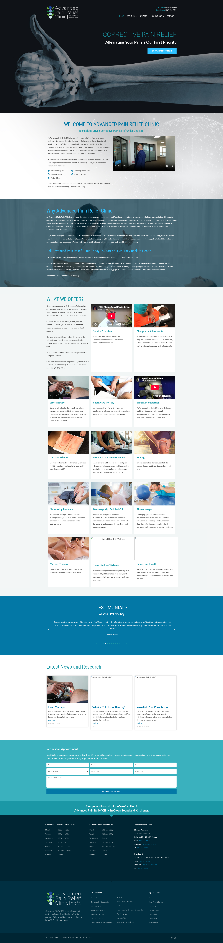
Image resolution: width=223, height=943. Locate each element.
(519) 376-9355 (144, 861)
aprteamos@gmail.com (149, 865)
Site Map (89, 937)
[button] (49, 629)
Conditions (157, 16)
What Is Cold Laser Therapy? (108, 707)
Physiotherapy (144, 509)
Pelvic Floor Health (146, 564)
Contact (170, 16)
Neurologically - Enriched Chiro (109, 509)
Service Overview (102, 331)
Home (121, 16)
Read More (51, 720)
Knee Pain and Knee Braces (152, 707)
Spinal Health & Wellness (106, 565)
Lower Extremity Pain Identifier (109, 457)
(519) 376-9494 (142, 868)
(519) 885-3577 (142, 848)
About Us (130, 16)
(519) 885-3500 (144, 840)
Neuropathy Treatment (62, 509)
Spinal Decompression (148, 402)
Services (143, 16)
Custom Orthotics (59, 457)
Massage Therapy (59, 564)
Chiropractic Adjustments (150, 331)
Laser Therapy (57, 402)
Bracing (140, 457)
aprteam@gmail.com (149, 844)
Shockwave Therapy (103, 402)
